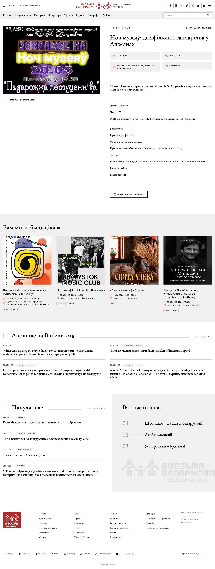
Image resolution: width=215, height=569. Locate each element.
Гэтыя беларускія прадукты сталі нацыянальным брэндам (42, 422)
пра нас (12, 5)
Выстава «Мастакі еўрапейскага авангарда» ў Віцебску (24, 292)
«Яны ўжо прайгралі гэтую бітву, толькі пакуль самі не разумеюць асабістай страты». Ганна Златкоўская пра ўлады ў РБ (48, 352)
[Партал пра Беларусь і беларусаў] (104, 5)
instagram (26, 554)
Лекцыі (174, 310)
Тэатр (77, 527)
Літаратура (54, 15)
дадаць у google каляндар (130, 194)
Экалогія (150, 523)
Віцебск (6, 309)
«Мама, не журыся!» (24, 449)
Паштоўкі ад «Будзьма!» (157, 527)
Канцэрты (71, 303)
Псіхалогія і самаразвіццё (158, 518)
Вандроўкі (93, 15)
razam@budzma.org (127, 554)
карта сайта (186, 522)
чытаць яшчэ (201, 337)
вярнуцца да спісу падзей (22, 100)
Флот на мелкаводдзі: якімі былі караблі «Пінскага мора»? (150, 350)
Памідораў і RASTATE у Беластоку (80, 290)
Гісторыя (39, 15)
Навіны (7, 15)
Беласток (61, 303)
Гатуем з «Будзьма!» (119, 527)
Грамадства (128, 345)
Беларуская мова (118, 523)
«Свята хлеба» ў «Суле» (127, 290)
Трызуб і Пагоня (82, 537)
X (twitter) (71, 554)
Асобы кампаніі (158, 434)
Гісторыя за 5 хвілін (48, 527)
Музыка (68, 15)
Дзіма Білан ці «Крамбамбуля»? (25, 455)
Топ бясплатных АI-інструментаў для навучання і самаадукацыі (46, 439)
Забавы (113, 532)
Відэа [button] (79, 15)
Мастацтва (79, 523)
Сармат (113, 513)
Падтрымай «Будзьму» (30, 5)
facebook (9, 554)
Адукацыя (31, 433)
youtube (87, 554)
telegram (41, 554)
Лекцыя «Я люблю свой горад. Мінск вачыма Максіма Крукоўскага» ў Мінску (184, 293)
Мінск (167, 310)
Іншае (127, 28)
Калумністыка (23, 15)
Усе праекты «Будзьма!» (166, 446)
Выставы (16, 309)
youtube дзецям (105, 554)
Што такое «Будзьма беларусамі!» (175, 423)
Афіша (106, 15)
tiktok (56, 554)
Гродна (116, 28)
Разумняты (115, 518)
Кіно (76, 513)
